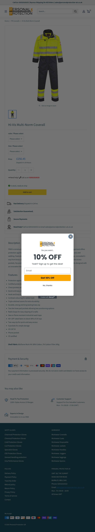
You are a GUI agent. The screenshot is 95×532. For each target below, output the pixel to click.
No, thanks (47, 285)
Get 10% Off (47, 277)
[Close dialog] (71, 237)
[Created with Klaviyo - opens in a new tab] (47, 297)
